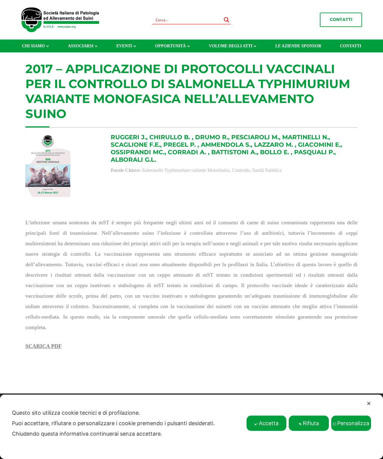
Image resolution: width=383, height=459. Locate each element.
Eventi (124, 46)
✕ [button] (369, 403)
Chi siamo (33, 46)
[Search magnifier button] (226, 20)
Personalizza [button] (353, 423)
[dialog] (191, 427)
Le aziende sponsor (298, 46)
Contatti (341, 19)
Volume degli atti (230, 46)
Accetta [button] (269, 423)
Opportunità (170, 46)
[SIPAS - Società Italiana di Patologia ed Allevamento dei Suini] (60, 19)
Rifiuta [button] (311, 423)
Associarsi (80, 46)
